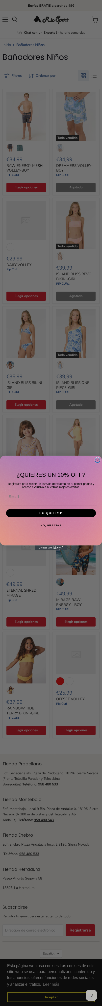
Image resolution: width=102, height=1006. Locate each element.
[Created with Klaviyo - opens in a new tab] (51, 547)
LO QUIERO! (51, 513)
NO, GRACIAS (51, 525)
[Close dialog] (97, 460)
